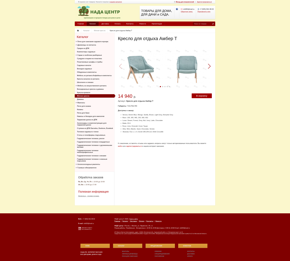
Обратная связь (187, 11)
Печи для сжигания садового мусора (92, 41)
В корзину (201, 95)
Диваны (80, 99)
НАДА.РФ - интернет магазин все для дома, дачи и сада (91, 253)
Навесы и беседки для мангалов (90, 116)
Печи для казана (84, 106)
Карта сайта (133, 219)
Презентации (157, 24)
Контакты (130, 24)
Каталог (93, 24)
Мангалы (81, 103)
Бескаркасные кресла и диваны (90, 89)
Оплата (117, 24)
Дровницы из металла (86, 45)
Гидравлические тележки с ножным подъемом (92, 160)
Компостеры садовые (86, 52)
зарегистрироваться (134, 146)
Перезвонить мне (203, 11)
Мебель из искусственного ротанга (91, 86)
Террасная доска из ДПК (87, 120)
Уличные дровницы (130, 254)
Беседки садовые (84, 69)
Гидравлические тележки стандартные (93, 142)
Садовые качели (84, 65)
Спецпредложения (162, 254)
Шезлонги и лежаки (85, 82)
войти (120, 146)
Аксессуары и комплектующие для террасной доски (91, 124)
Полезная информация (93, 191)
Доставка (105, 24)
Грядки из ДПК (83, 48)
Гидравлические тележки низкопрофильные (87, 151)
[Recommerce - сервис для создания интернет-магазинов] (79, 229)
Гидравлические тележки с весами (91, 156)
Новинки (158, 251)
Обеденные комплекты (87, 72)
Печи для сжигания (130, 256)
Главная (80, 24)
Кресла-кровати (83, 92)
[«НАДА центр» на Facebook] (177, 9)
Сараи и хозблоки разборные (89, 55)
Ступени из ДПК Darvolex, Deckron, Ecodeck (95, 128)
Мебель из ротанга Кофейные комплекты (94, 75)
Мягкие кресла (83, 96)
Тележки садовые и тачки (87, 132)
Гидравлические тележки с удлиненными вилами (94, 146)
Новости (142, 24)
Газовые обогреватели (86, 168)
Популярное (159, 256)
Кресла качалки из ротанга (88, 79)
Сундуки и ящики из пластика (89, 58)
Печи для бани (83, 113)
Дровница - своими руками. (88, 196)
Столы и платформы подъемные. (91, 135)
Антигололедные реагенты (88, 164)
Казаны (80, 109)
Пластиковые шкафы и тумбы (89, 62)
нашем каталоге (116, 2)
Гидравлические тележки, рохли (90, 138)
